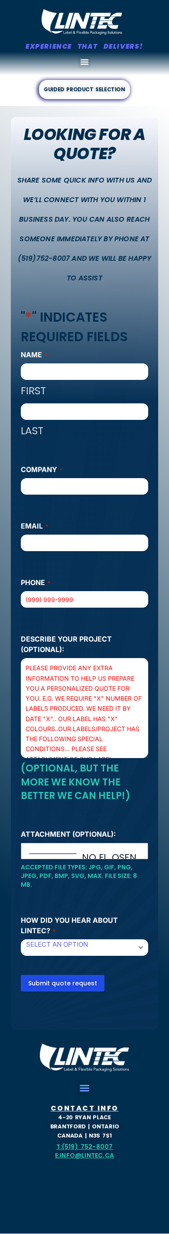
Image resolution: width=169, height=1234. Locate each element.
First (33, 390)
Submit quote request (62, 983)
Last (32, 430)
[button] (84, 61)
